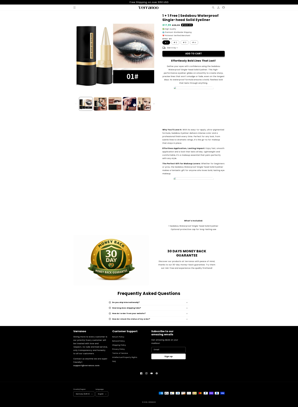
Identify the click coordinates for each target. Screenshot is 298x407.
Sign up (168, 356)
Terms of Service (120, 353)
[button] (213, 7)
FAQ (114, 361)
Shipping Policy (119, 345)
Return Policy (118, 337)
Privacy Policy (118, 349)
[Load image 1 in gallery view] (85, 103)
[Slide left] (75, 103)
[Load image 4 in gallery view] (129, 103)
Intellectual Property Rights (124, 357)
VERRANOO (152, 402)
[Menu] (74, 7)
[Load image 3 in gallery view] (115, 103)
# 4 (194, 42)
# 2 (175, 42)
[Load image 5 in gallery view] (144, 103)
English (101, 394)
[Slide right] (154, 103)
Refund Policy (118, 341)
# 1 (166, 42)
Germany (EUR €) (83, 394)
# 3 (184, 42)
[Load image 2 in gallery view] (100, 103)
